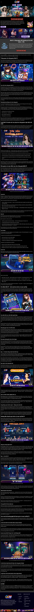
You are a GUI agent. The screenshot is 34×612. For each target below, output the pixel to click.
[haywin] (25, 610)
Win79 (16, 585)
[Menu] (1, 2)
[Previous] (2, 11)
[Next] (32, 11)
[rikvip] (8, 610)
